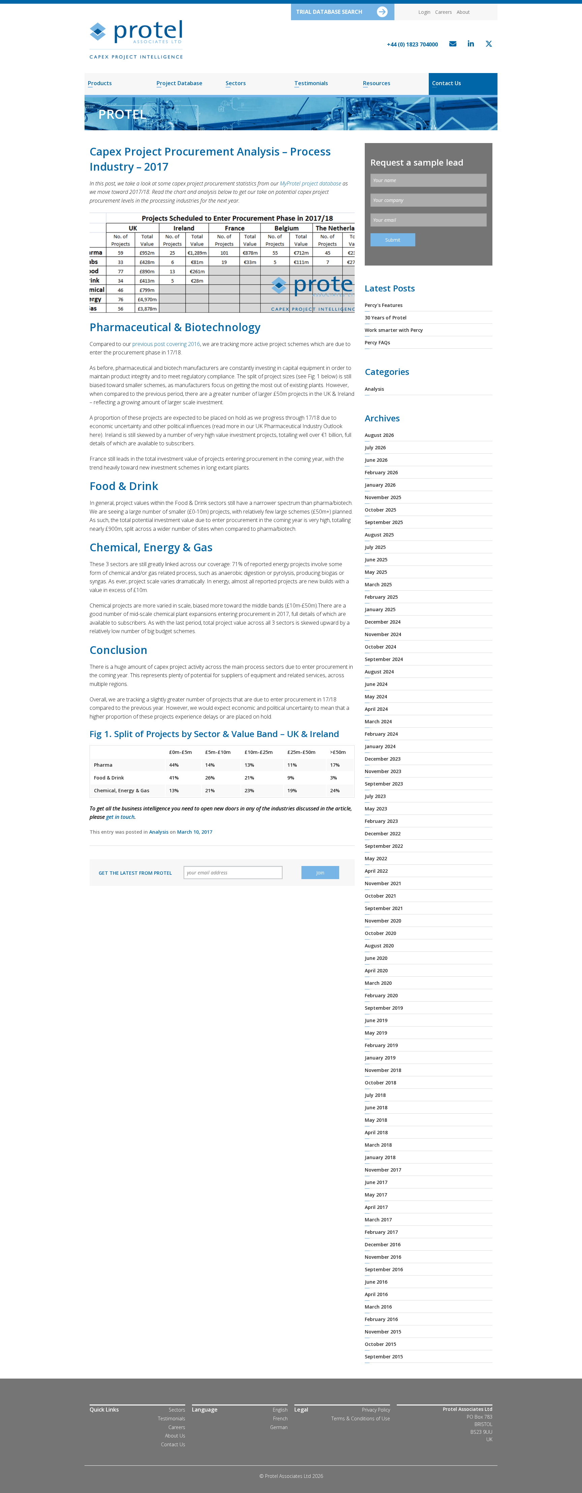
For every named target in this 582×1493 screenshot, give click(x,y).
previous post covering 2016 (166, 344)
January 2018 (380, 1157)
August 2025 (379, 534)
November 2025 (383, 497)
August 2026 (379, 435)
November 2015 (383, 1331)
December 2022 (382, 833)
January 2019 (380, 1057)
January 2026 (380, 485)
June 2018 (376, 1107)
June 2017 (376, 1182)
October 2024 (380, 647)
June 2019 (376, 1020)
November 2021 (383, 883)
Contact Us (446, 83)
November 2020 (383, 920)
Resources (376, 83)
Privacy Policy (376, 1410)
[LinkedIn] (469, 44)
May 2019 (376, 1033)
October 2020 (380, 933)
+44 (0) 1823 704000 (412, 44)
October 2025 (380, 510)
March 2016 (378, 1307)
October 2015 (380, 1344)
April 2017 (376, 1207)
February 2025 (381, 597)
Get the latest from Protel (135, 873)
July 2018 (375, 1095)
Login (424, 12)
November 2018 (383, 1070)
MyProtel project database (310, 183)
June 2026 (376, 460)
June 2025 (376, 559)
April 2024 (376, 709)
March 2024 (378, 721)
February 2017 (381, 1232)
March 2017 (378, 1219)
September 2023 (384, 783)
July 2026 (375, 447)
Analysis (158, 832)
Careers (443, 12)
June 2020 (376, 958)
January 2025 (380, 609)
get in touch (120, 817)
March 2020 (378, 983)
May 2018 (376, 1120)
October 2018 (380, 1082)
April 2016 (376, 1294)
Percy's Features (383, 305)
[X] (487, 44)
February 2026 (381, 472)
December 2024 (382, 622)
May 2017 (376, 1194)
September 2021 (384, 908)
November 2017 (383, 1170)
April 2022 (376, 871)
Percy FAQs (377, 342)
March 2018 (378, 1145)
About (463, 12)
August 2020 (379, 945)
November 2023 (383, 771)
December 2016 (382, 1244)
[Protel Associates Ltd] (136, 39)
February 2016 (381, 1319)
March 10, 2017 (194, 832)
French (280, 1418)
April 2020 (376, 970)
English (280, 1410)
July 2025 (375, 547)
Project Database (179, 83)
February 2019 (381, 1045)
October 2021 (380, 896)
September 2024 (384, 659)
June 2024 (376, 684)
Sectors (236, 83)
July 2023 (375, 796)
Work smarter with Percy (394, 330)
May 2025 (376, 572)
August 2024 (379, 671)
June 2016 (376, 1282)
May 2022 (376, 858)
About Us (175, 1435)
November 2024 (383, 634)
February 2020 (381, 995)
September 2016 (384, 1269)
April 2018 (376, 1132)
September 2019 (384, 1008)
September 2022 (384, 846)
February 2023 (381, 821)
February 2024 (381, 734)
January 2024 (380, 746)
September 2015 (384, 1356)
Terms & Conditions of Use (360, 1418)
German (279, 1427)
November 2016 (383, 1257)
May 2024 (376, 696)
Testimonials (311, 83)
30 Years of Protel (386, 317)
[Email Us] (451, 44)
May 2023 (376, 808)
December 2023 (382, 759)
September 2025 (384, 522)
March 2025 (378, 584)
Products (100, 83)
